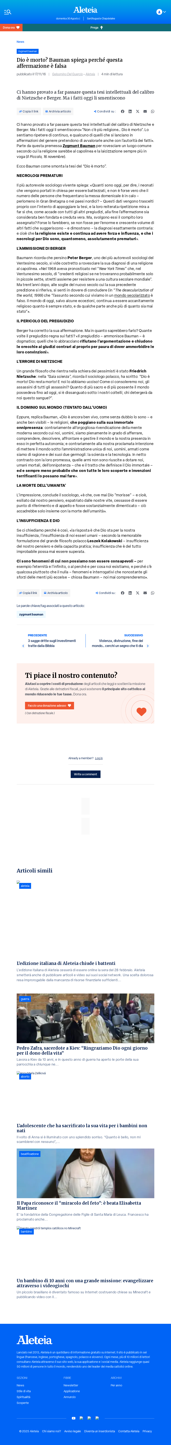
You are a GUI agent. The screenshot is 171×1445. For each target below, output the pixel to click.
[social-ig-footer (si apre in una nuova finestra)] (97, 1418)
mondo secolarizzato (132, 295)
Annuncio (70, 1397)
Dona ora (9, 27)
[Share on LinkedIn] (130, 111)
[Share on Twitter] (137, 111)
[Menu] (28, 12)
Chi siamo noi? (51, 1431)
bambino (26, 1231)
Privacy (147, 1431)
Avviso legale (72, 1431)
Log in (99, 758)
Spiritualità (23, 1397)
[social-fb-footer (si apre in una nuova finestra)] (81, 1418)
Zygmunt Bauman (79, 145)
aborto (25, 1076)
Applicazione (72, 1391)
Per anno (116, 1385)
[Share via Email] (145, 111)
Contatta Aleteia (128, 1431)
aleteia (25, 886)
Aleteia (90, 74)
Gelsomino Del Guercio (67, 74)
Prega (94, 27)
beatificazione (30, 1154)
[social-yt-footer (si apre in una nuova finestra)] (73, 1418)
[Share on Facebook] (122, 111)
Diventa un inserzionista (99, 1431)
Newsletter (71, 1385)
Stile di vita (24, 1391)
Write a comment (85, 774)
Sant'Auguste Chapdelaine (101, 18)
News (20, 42)
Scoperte (23, 1403)
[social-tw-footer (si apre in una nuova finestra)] (89, 1418)
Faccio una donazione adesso (47, 705)
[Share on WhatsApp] (152, 111)
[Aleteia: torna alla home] (85, 9)
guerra (25, 999)
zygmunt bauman (31, 614)
